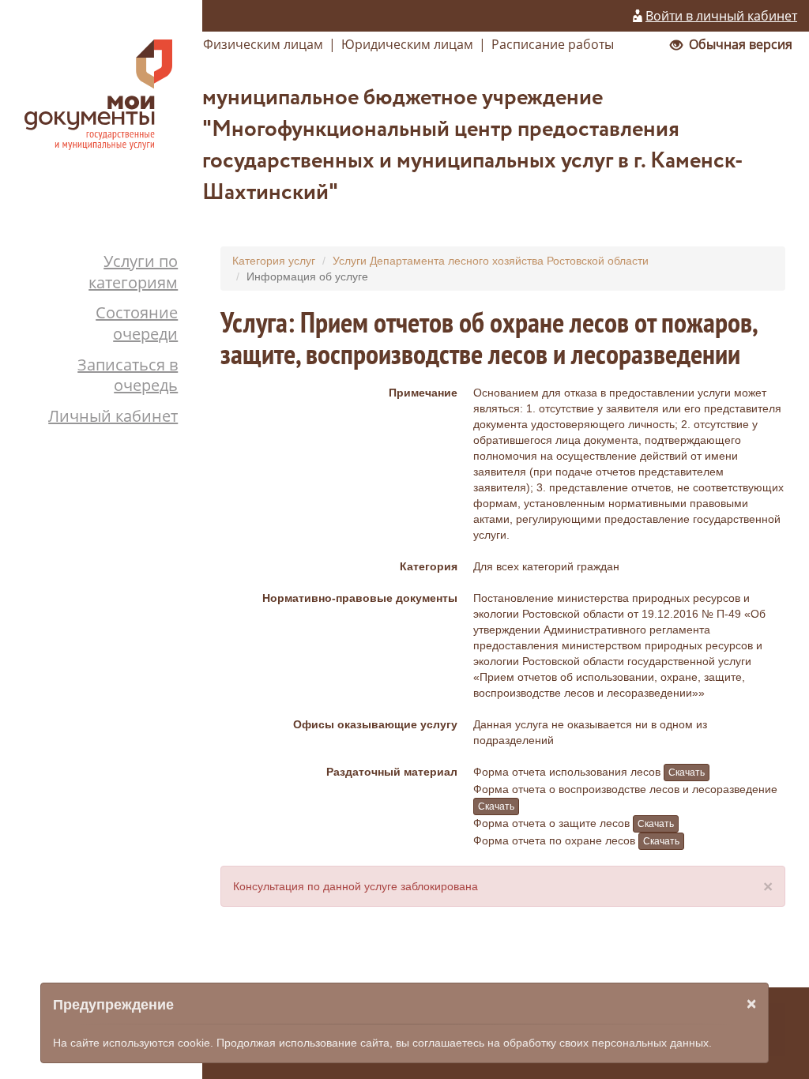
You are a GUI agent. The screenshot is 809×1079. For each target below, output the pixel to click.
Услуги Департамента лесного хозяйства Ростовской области (491, 260)
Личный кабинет (113, 416)
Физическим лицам (263, 44)
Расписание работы (552, 44)
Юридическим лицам (407, 44)
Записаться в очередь (127, 375)
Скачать (686, 772)
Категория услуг (273, 260)
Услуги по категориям (133, 271)
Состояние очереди (137, 323)
